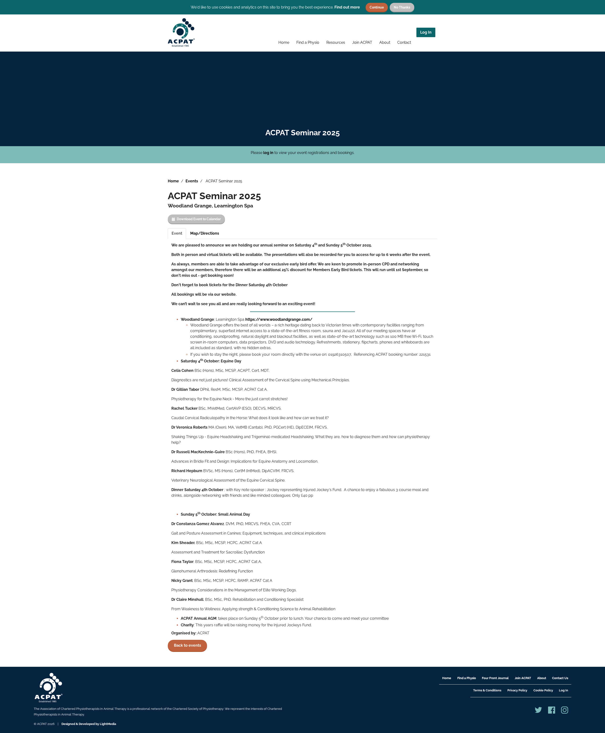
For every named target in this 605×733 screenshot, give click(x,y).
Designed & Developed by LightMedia (88, 724)
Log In (426, 32)
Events (192, 181)
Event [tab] (177, 233)
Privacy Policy (517, 690)
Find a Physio (307, 42)
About (384, 42)
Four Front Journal (495, 678)
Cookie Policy (543, 690)
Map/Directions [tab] (204, 233)
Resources (335, 42)
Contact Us (560, 678)
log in (268, 152)
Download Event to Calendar (199, 219)
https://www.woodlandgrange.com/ (278, 319)
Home (283, 42)
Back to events (187, 645)
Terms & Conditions (487, 690)
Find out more (347, 7)
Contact (404, 42)
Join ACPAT (362, 42)
